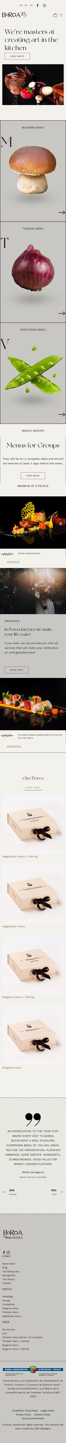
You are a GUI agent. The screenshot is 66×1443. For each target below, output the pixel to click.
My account (8, 1329)
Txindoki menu (10, 1312)
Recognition (8, 1275)
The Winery (8, 1279)
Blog (4, 1267)
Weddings (7, 1296)
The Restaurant (10, 1271)
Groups (6, 1300)
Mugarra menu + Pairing (15, 1349)
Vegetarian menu (11, 1316)
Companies (8, 1304)
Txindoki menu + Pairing (15, 1341)
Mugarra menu (10, 1308)
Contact (6, 1283)
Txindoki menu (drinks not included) (22, 1337)
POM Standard (42, 1428)
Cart (4, 1333)
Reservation (9, 1263)
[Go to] (38, 5)
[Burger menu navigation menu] (61, 14)
